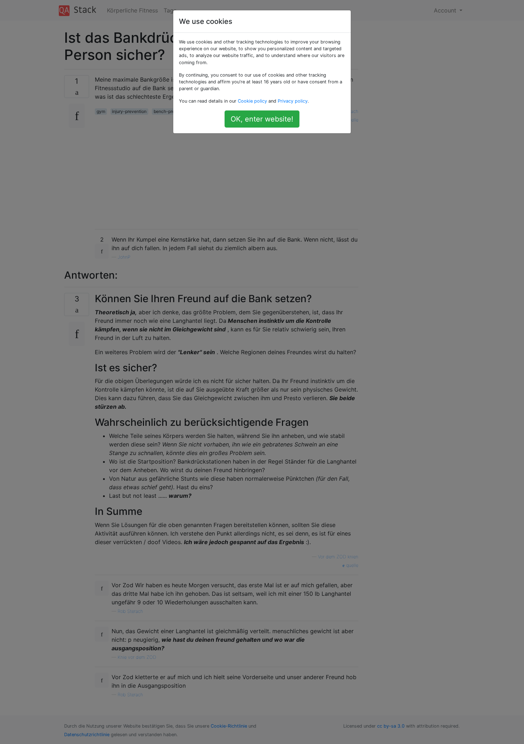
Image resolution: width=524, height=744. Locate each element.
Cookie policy (252, 101)
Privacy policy (293, 101)
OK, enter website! (262, 119)
